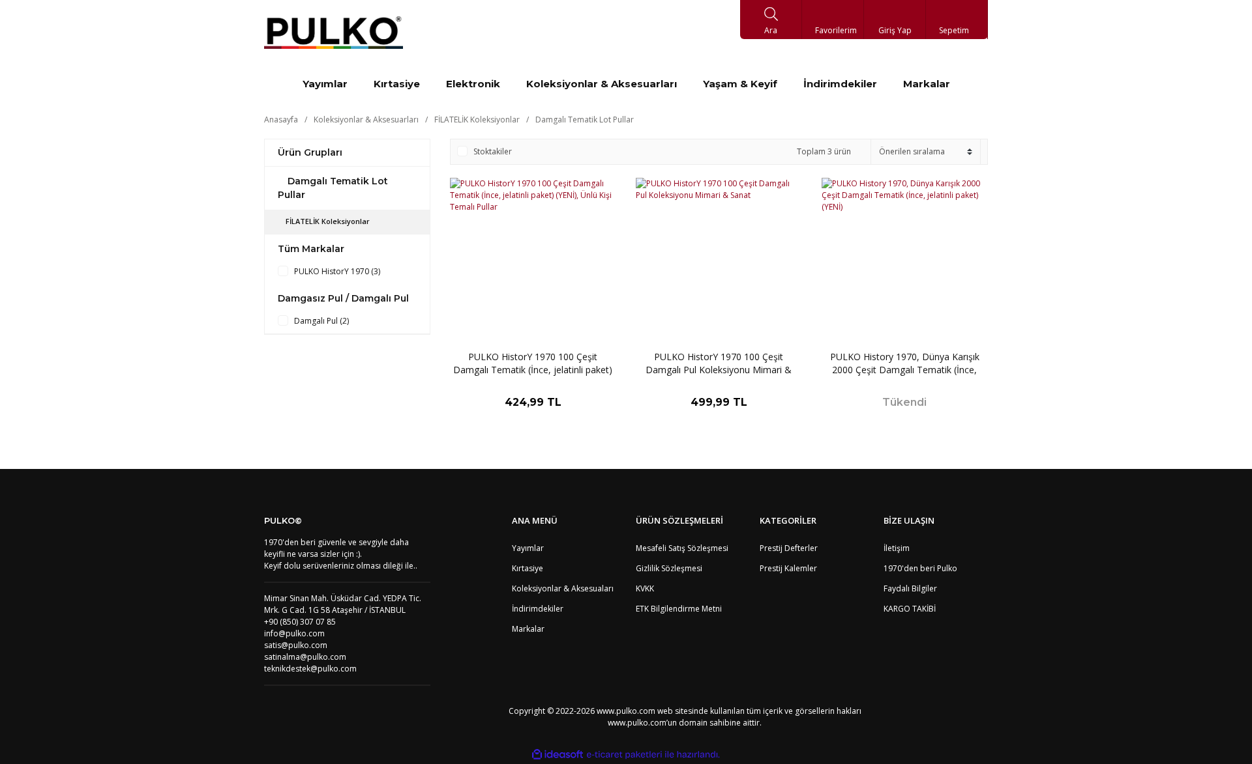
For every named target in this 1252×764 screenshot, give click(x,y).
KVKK (645, 588)
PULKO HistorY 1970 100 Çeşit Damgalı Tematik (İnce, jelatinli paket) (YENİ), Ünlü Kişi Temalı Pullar (532, 363)
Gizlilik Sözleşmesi (669, 568)
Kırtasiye (527, 568)
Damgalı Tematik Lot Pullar (584, 119)
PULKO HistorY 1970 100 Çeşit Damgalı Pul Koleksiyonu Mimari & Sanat (719, 363)
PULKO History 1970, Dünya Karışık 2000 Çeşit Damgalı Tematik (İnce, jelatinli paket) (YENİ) (904, 363)
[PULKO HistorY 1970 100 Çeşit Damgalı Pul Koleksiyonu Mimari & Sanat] (719, 261)
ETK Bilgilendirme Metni (679, 608)
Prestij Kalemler (788, 568)
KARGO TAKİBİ (910, 608)
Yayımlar (528, 548)
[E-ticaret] (624, 755)
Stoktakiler (492, 151)
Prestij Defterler (789, 548)
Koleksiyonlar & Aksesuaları (563, 588)
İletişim (897, 548)
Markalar (528, 628)
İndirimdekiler (537, 608)
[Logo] (333, 32)
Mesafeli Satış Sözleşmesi (682, 548)
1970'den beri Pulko (920, 568)
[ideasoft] (557, 754)
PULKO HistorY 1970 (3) (337, 271)
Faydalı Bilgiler (910, 588)
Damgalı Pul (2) (321, 320)
